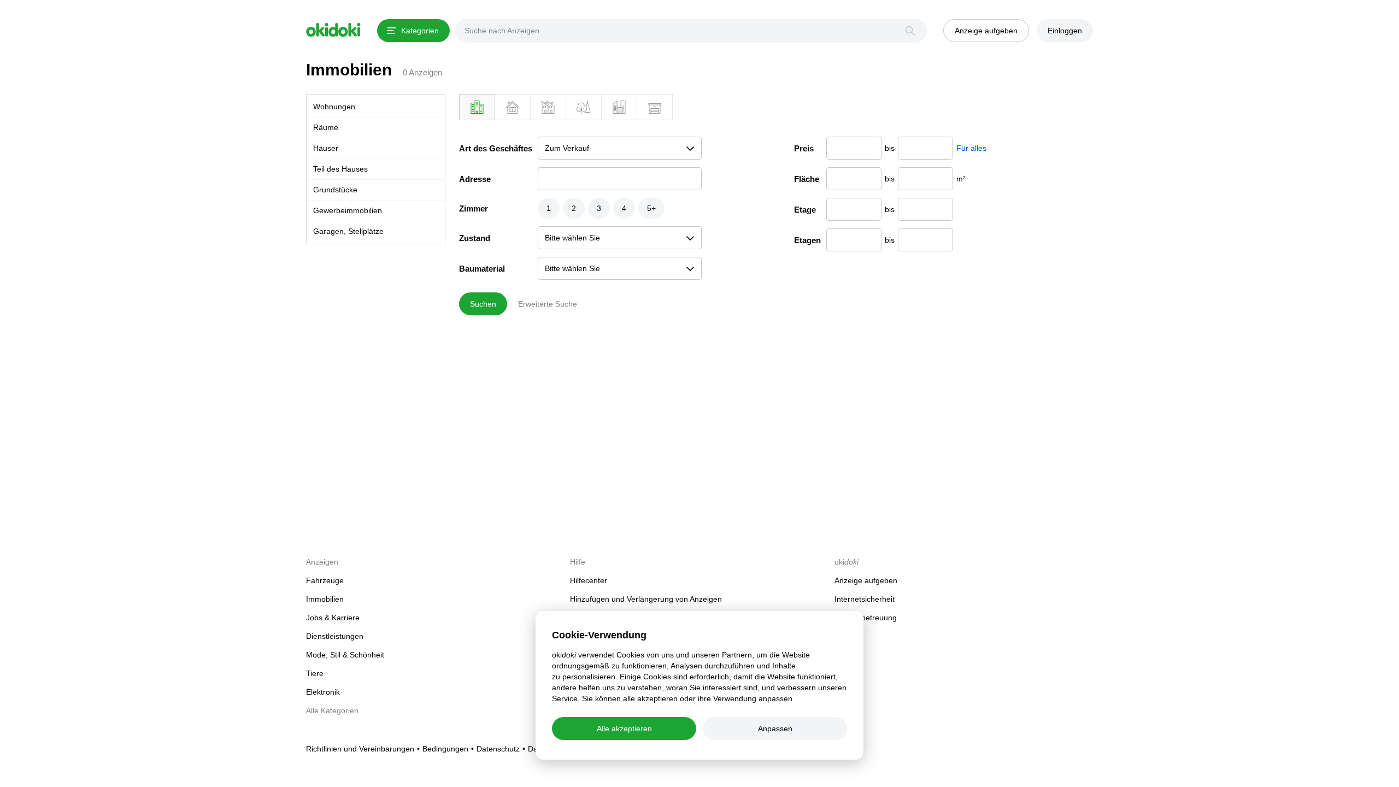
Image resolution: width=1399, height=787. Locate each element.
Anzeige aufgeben (865, 580)
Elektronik (323, 692)
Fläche (806, 179)
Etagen (807, 240)
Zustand (474, 238)
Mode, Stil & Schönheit (345, 654)
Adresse (475, 179)
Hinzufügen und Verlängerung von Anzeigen (646, 599)
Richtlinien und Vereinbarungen (360, 748)
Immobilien (349, 70)
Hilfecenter (588, 580)
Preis (804, 148)
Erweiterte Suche (547, 303)
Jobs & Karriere (333, 617)
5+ (651, 208)
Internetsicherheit (864, 599)
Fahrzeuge (325, 580)
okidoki (333, 30)
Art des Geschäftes (495, 148)
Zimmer (473, 208)
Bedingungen (445, 748)
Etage (805, 209)
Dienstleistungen (334, 636)
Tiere (315, 673)
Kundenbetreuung (865, 617)
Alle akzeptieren (624, 728)
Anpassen (775, 728)
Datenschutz (498, 748)
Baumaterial (482, 268)
